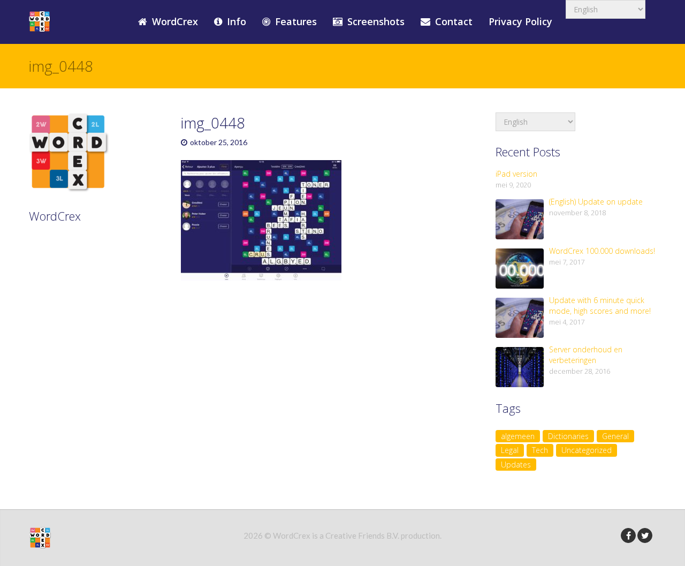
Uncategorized (586, 450)
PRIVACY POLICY (75, 290)
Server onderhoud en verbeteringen (585, 354)
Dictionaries (568, 436)
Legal (510, 450)
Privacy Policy (520, 21)
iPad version (516, 174)
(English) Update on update (596, 202)
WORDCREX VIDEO (81, 305)
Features (294, 21)
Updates (516, 464)
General (615, 436)
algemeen (518, 436)
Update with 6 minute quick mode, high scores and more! (600, 305)
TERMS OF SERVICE (82, 274)
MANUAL (59, 259)
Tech (540, 450)
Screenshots (375, 21)
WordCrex (173, 21)
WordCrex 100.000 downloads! (602, 251)
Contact (452, 21)
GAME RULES (68, 243)
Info (235, 21)
